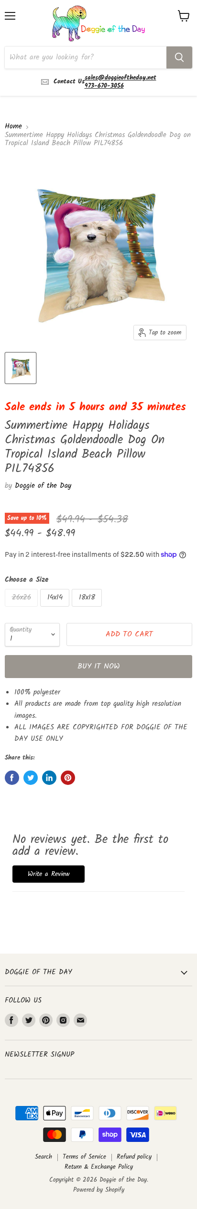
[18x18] (88, 609)
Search (43, 1157)
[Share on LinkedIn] (49, 778)
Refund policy (134, 1157)
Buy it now (98, 666)
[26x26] (22, 609)
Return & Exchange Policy (99, 1167)
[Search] (179, 57)
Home (13, 127)
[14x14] (56, 609)
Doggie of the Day (43, 486)
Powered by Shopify (98, 1190)
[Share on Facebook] (12, 778)
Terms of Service (84, 1157)
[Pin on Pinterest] (68, 778)
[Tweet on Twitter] (30, 778)
